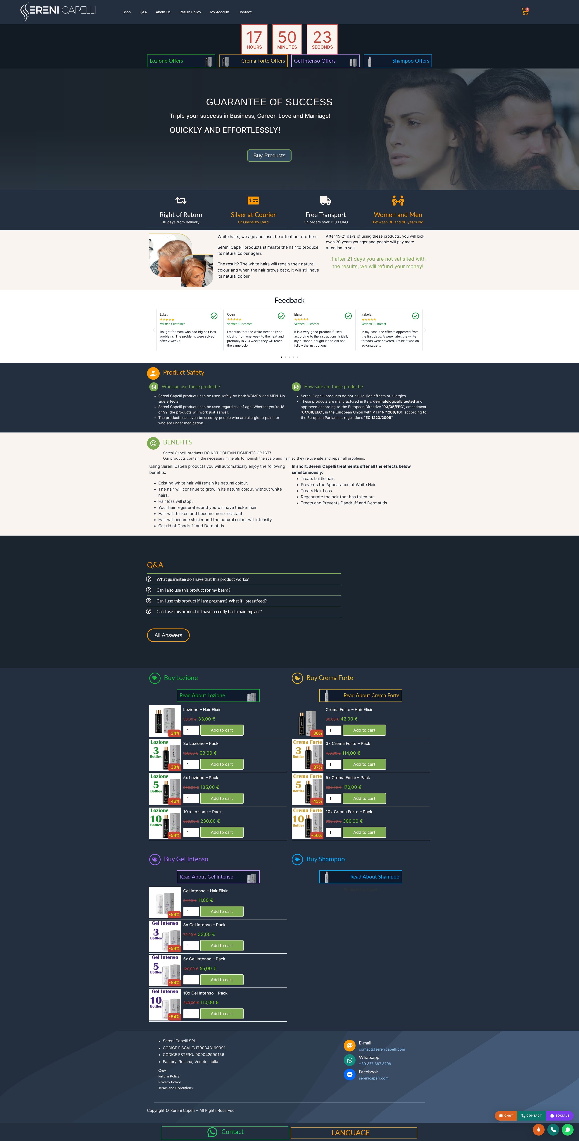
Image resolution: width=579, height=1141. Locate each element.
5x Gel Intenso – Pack (204, 959)
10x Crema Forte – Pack (349, 811)
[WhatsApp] (568, 1130)
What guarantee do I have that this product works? (203, 579)
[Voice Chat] (539, 1130)
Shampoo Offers (410, 61)
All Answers (168, 635)
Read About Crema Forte (371, 695)
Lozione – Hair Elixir (202, 709)
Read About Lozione (202, 695)
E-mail (365, 1043)
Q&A (143, 12)
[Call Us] (553, 1130)
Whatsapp (369, 1057)
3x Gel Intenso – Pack (204, 924)
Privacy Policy (169, 1082)
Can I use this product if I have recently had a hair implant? (209, 612)
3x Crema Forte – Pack (348, 743)
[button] (154, 330)
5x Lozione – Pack (200, 777)
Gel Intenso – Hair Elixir (205, 890)
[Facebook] (350, 1074)
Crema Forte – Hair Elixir (349, 709)
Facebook (368, 1072)
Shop (127, 12)
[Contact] (212, 1132)
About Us (163, 12)
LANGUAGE (350, 1133)
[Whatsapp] (350, 1060)
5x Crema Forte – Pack (348, 777)
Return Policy (190, 12)
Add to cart (222, 730)
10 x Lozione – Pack (202, 811)
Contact (245, 12)
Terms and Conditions (175, 1088)
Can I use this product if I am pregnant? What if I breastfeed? (212, 601)
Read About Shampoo (374, 876)
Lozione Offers (166, 61)
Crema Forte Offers (263, 61)
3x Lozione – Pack (200, 743)
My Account (220, 12)
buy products (269, 155)
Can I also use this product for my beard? (193, 590)
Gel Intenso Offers (315, 61)
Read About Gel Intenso (206, 876)
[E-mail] (350, 1045)
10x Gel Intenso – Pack (205, 993)
